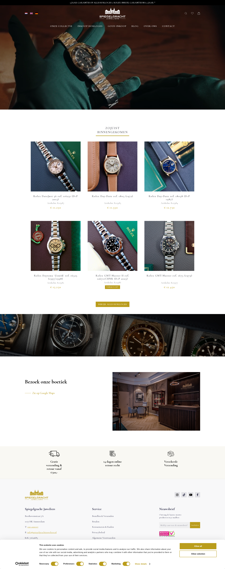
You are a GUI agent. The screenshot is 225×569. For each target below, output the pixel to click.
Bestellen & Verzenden (103, 516)
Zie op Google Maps (43, 393)
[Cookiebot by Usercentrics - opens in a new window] (22, 564)
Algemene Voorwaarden (103, 537)
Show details (141, 564)
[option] (32, 13)
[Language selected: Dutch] (31, 13)
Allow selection (198, 554)
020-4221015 (32, 526)
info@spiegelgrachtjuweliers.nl (42, 532)
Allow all (198, 546)
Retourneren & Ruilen (103, 526)
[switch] (80, 564)
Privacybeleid (98, 532)
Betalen (95, 521)
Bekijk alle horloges (112, 304)
